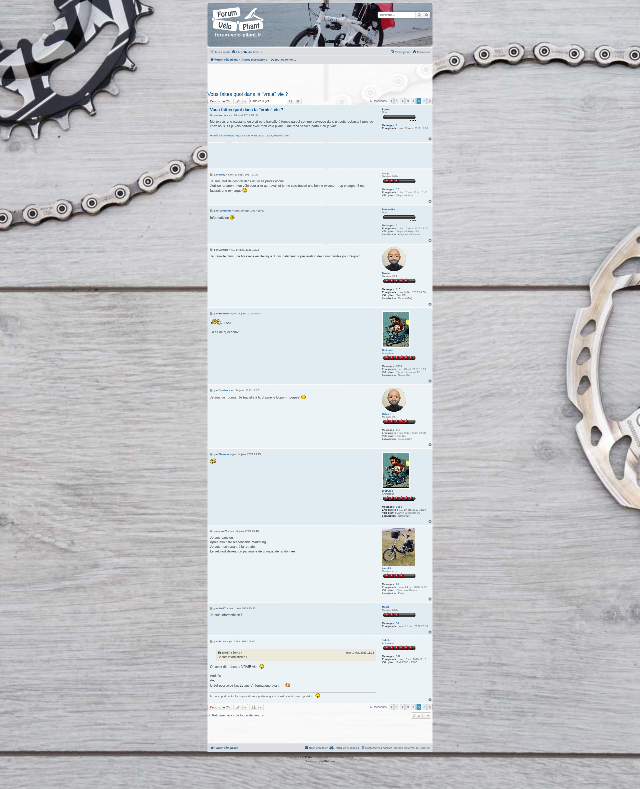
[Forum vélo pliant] (238, 24)
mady (385, 173)
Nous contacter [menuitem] (318, 747)
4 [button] (413, 101)
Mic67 (385, 607)
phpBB (308, 756)
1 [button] (397, 101)
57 (397, 189)
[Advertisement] (320, 76)
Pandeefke (388, 209)
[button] (391, 101)
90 (397, 584)
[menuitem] (237, 52)
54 (397, 623)
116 (398, 289)
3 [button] (408, 101)
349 (398, 656)
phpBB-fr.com (326, 761)
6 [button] (424, 101)
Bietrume (387, 350)
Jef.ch (386, 640)
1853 (399, 366)
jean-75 (386, 568)
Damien (386, 273)
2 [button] (402, 101)
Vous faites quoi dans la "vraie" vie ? (248, 94)
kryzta (386, 109)
